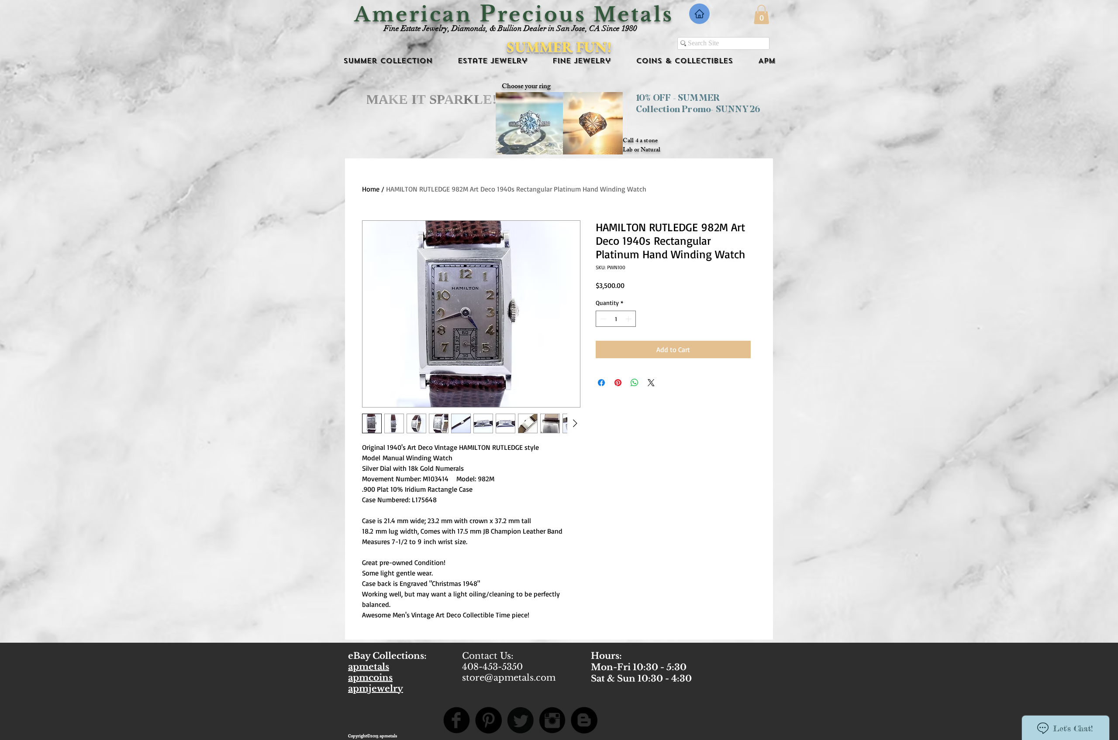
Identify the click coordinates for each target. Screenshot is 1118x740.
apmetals (368, 666)
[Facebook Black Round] (456, 720)
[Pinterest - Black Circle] (488, 720)
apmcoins (370, 677)
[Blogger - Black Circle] (584, 720)
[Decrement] (602, 318)
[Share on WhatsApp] (634, 382)
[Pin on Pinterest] (618, 382)
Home (371, 189)
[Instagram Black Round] (552, 720)
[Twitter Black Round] (520, 720)
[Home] (699, 13)
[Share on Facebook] (601, 382)
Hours (605, 656)
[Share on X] (651, 382)
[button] (761, 14)
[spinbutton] (616, 318)
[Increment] (629, 318)
